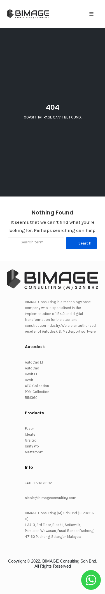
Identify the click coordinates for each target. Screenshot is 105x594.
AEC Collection (37, 386)
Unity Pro (32, 446)
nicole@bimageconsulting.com (50, 498)
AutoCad (32, 368)
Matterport (34, 452)
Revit (29, 380)
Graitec (31, 440)
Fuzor (29, 428)
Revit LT (31, 374)
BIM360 (31, 398)
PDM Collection (37, 392)
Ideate (30, 434)
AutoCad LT (34, 362)
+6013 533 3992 (38, 483)
